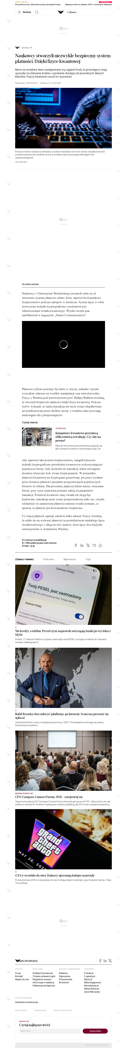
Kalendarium (40, 1011)
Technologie (60, 428)
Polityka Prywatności (43, 973)
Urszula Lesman (30, 284)
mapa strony (21, 1011)
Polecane (48, 559)
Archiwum (64, 982)
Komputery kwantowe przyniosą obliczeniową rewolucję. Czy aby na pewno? (78, 437)
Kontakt (19, 976)
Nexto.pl (88, 979)
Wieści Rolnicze (91, 988)
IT (31, 48)
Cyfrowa (24, 48)
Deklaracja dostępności (44, 985)
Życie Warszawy (92, 992)
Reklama (63, 973)
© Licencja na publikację (34, 540)
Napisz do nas (22, 979)
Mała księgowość (92, 982)
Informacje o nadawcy (43, 982)
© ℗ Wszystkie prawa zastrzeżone (39, 543)
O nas (18, 973)
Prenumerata (65, 979)
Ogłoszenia (64, 976)
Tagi (87, 559)
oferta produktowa (62, 1011)
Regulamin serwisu (42, 979)
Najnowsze (70, 559)
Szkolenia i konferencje (26, 1002)
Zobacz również (24, 559)
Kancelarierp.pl (91, 985)
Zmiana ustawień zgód (44, 976)
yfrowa (71, 12)
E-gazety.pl (89, 976)
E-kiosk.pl (88, 973)
